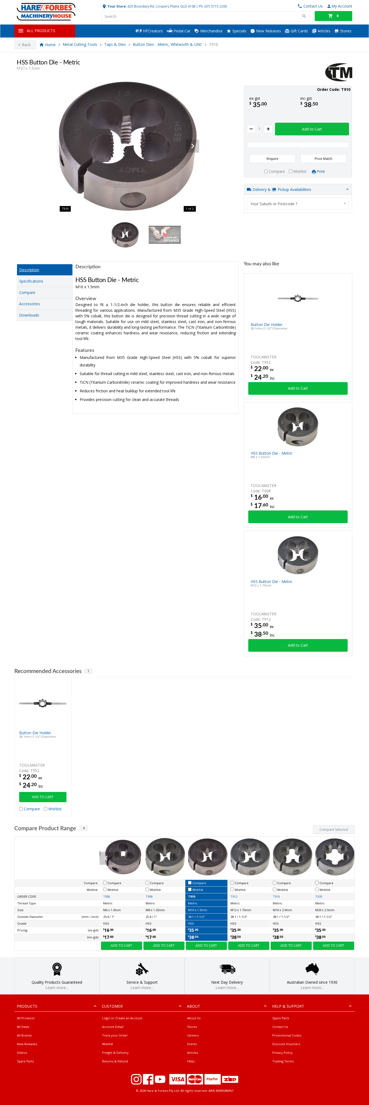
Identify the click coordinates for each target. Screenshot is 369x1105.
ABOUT (193, 1006)
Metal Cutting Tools (80, 44)
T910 (191, 896)
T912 (233, 896)
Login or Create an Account (122, 1018)
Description (29, 269)
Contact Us (280, 1027)
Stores (345, 30)
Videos (22, 1053)
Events (192, 1044)
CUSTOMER (112, 1006)
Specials (238, 30)
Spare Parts (25, 1061)
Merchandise (211, 30)
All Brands (24, 1035)
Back (26, 44)
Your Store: (117, 6)
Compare (27, 292)
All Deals (23, 1027)
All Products (26, 1018)
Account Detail (112, 1027)
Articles (323, 30)
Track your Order (115, 1035)
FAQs (190, 1061)
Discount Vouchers (286, 1044)
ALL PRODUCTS (41, 30)
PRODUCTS (27, 1006)
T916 (276, 896)
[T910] (128, 146)
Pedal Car (181, 30)
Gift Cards (299, 30)
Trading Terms (283, 1061)
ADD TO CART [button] (42, 797)
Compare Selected (334, 829)
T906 (106, 896)
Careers (193, 1035)
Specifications (31, 281)
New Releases (268, 30)
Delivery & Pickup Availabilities (281, 189)
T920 (318, 896)
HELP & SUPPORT (288, 1006)
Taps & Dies (115, 44)
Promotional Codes (286, 1035)
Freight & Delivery (115, 1053)
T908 (149, 896)
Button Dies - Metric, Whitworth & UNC (167, 44)
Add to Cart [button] (312, 129)
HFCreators (152, 30)
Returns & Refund (115, 1061)
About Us (193, 1018)
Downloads (29, 315)
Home (50, 44)
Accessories (29, 303)
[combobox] (298, 204)
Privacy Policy (282, 1053)
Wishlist (107, 1044)
